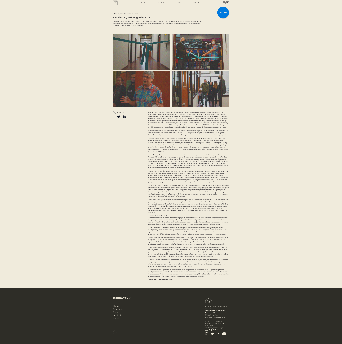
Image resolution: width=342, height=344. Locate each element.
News (179, 2)
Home (143, 2)
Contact (196, 2)
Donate (223, 12)
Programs (160, 2)
